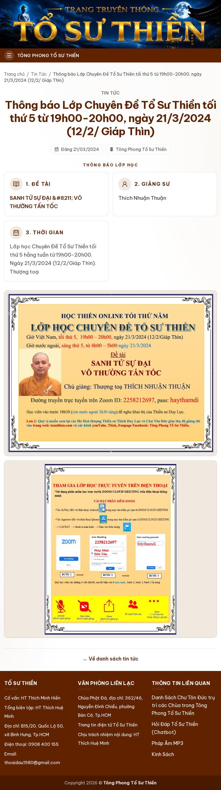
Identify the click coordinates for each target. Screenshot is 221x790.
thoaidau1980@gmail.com (32, 762)
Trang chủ (14, 74)
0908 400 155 (43, 744)
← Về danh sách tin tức (110, 659)
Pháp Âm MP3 (167, 743)
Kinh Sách (163, 754)
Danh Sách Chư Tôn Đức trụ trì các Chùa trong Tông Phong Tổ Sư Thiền (183, 705)
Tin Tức (39, 74)
